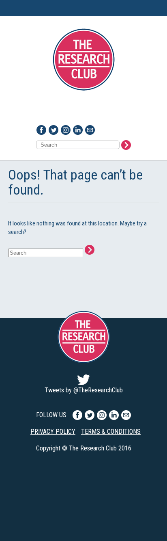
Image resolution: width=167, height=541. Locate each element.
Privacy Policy (52, 431)
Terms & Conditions (111, 431)
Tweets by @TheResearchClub (84, 390)
